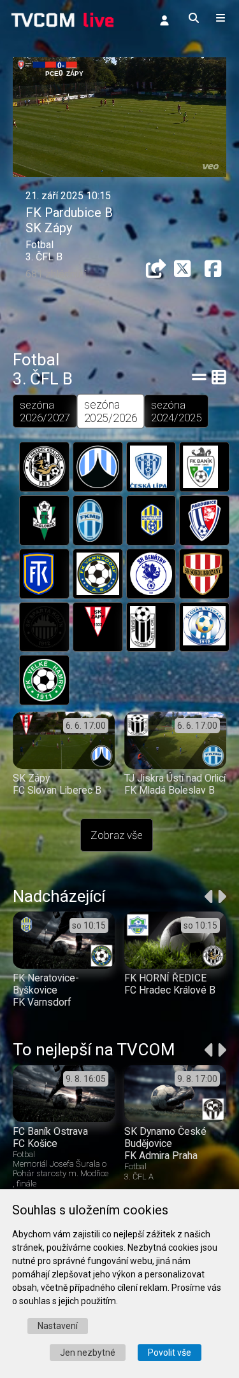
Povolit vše (169, 1352)
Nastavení (58, 1326)
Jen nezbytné (87, 1352)
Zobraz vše (117, 835)
